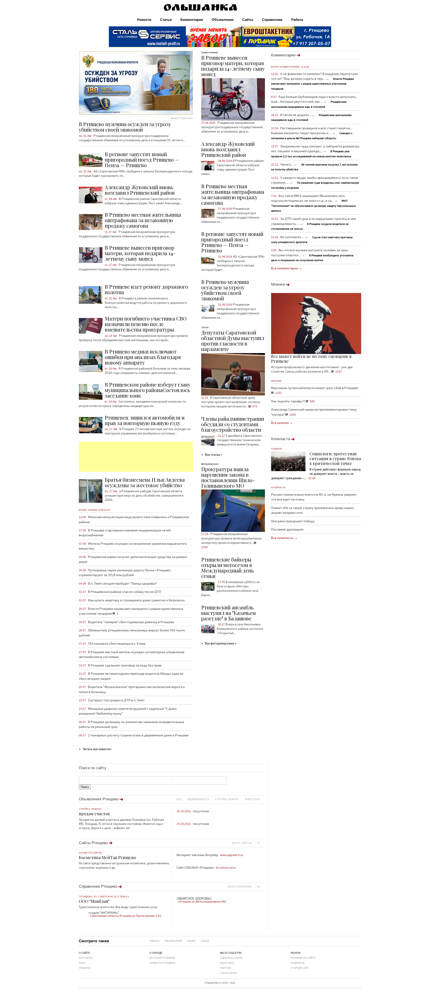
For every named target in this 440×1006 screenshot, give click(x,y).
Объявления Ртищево (98, 799)
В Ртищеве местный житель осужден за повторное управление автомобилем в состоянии (131, 654)
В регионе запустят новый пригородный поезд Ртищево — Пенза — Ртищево (142, 160)
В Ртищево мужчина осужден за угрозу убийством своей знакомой (225, 290)
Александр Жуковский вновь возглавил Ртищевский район (140, 190)
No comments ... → (312, 239)
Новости (144, 20)
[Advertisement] (136, 457)
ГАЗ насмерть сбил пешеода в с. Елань (112, 643)
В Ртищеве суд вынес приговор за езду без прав (120, 665)
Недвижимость (198, 799)
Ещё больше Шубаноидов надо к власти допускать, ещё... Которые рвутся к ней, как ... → (314, 101)
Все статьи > (213, 454)
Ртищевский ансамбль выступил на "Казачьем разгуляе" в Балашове (228, 613)
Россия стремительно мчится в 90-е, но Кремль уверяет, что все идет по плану (314, 496)
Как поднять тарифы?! (293, 401)
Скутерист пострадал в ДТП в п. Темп (111, 700)
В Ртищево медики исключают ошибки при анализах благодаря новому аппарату (143, 357)
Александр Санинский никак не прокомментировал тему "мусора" (314, 411)
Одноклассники (231, 957)
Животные (252, 799)
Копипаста (280, 439)
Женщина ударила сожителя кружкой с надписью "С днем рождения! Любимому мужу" (127, 711)
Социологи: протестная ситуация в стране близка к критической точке (335, 458)
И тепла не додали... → (311, 117)
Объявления (223, 20)
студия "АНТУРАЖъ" (124, 914)
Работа (297, 20)
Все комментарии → (286, 268)
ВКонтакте (227, 963)
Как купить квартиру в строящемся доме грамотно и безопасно (132, 600)
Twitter (225, 968)
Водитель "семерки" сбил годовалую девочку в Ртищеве (126, 622)
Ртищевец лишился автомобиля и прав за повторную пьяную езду (144, 420)
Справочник (272, 20)
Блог (82, 963)
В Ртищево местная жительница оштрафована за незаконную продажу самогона (143, 220)
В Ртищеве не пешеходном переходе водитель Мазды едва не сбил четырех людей (131, 676)
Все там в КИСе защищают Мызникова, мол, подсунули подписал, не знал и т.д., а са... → (313, 203)
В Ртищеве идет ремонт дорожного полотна (146, 289)
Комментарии (191, 20)
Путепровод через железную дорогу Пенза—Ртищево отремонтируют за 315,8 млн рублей (124, 572)
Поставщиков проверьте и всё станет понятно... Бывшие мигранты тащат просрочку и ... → (311, 132)
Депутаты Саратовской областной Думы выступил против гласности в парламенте (232, 340)
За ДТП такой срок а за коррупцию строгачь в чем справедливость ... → (313, 223)
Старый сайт (300, 968)
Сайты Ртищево (93, 843)
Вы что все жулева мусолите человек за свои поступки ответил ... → (312, 254)
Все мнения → (282, 423)
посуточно (193, 811)
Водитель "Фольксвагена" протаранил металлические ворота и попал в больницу (132, 689)
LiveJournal (228, 973)
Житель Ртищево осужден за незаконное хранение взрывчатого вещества (133, 546)
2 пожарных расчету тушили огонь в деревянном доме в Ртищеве (134, 735)
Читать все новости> (97, 749)
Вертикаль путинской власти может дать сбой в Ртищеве (314, 390)
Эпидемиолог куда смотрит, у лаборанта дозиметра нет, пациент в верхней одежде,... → (315, 151)
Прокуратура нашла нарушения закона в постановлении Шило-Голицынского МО (228, 477)
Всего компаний (239, 886)
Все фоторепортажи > (220, 643)
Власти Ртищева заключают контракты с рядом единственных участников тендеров (131, 611)
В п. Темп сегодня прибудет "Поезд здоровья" (118, 583)
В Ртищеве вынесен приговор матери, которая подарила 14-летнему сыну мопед (140, 253)
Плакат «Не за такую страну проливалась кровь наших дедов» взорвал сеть (312, 510)
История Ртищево (162, 957)
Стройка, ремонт (227, 799)
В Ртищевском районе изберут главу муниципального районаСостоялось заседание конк (147, 390)
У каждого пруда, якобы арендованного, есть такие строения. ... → (315, 182)
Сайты (247, 20)
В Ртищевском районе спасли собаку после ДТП (120, 592)
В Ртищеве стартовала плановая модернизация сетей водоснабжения (125, 532)
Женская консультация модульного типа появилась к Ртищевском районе (134, 519)
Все (179, 799)
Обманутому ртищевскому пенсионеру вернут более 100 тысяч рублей (132, 632)
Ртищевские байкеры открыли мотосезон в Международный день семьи (227, 567)
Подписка (298, 963)
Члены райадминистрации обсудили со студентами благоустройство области (232, 424)
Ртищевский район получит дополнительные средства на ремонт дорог (133, 559)
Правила (84, 968)
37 (258, 842)
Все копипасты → (284, 538)
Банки (191, 941)
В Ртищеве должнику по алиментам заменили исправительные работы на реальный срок (131, 724)
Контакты (86, 957)
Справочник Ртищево (98, 886)
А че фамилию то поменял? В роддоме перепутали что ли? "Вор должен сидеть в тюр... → (314, 81)
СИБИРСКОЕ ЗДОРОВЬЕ (201, 899)
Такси (205, 941)
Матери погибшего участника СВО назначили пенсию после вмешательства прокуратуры (146, 324)
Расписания (173, 941)
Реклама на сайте (303, 957)
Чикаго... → (314, 166)
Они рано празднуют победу (293, 521)
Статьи (166, 20)
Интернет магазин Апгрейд (210, 855)
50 (258, 886)
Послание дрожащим (287, 529)
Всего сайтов (241, 842)
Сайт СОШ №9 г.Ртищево (206, 867)
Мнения (278, 284)
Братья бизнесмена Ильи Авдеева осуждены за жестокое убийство (145, 482)
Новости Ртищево (162, 963)
